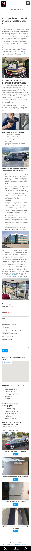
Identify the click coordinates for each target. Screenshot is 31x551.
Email (3, 318)
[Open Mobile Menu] (28, 3)
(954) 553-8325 (12, 275)
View (15, 454)
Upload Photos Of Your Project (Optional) (13, 330)
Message (7, 339)
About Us (9, 544)
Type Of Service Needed (9, 324)
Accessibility (25, 544)
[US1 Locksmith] (12, 4)
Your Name (7, 306)
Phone (6, 312)
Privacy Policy (17, 544)
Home (4, 544)
